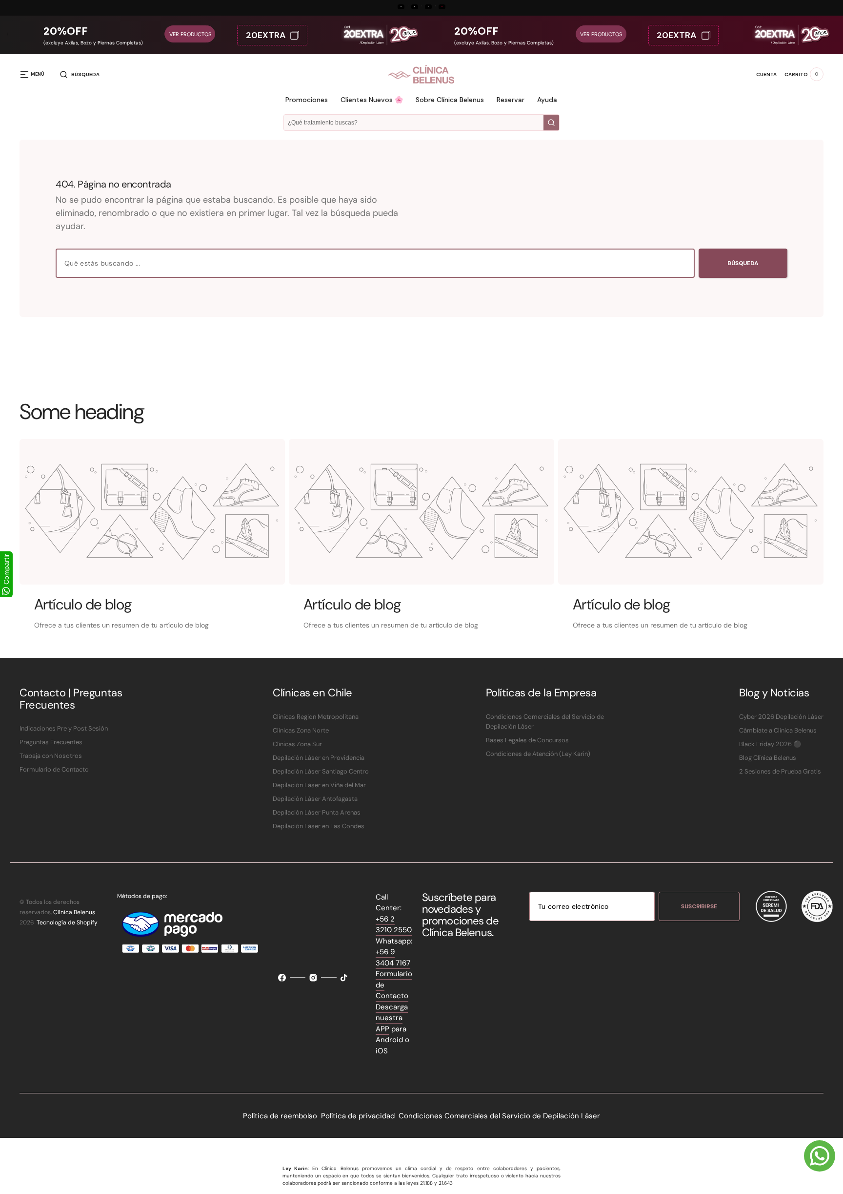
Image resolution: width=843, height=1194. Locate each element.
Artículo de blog (83, 604)
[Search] (551, 122)
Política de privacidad (358, 1116)
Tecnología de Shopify (67, 922)
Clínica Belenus (74, 912)
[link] (152, 512)
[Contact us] (819, 1156)
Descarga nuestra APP (392, 1018)
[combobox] (375, 263)
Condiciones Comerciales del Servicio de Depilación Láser (499, 1116)
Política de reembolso (280, 1116)
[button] (80, 74)
